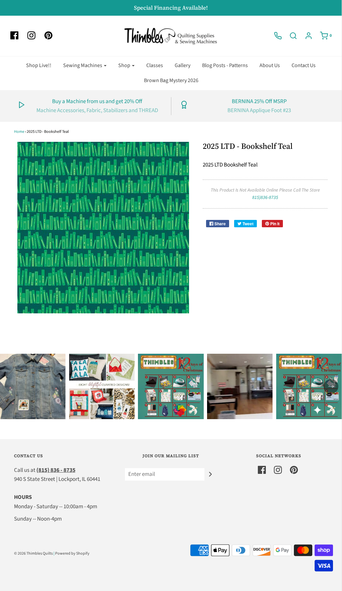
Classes (154, 65)
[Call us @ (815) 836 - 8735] (274, 36)
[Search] (290, 36)
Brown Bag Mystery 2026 (171, 80)
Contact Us (304, 65)
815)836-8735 (265, 197)
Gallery (182, 65)
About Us (270, 65)
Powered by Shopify (72, 553)
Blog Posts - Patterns (225, 65)
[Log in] (305, 36)
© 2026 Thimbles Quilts (33, 553)
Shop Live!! (38, 65)
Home (19, 131)
